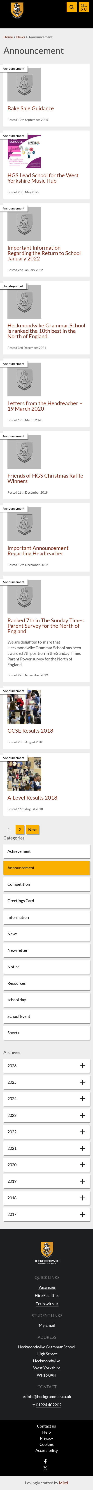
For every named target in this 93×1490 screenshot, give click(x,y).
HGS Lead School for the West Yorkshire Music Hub (43, 178)
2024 (11, 1098)
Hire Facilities (47, 1295)
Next (32, 829)
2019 (11, 1181)
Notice (13, 966)
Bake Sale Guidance (30, 108)
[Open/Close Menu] (84, 7)
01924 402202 (48, 1404)
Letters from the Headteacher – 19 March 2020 (44, 406)
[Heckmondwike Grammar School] (17, 13)
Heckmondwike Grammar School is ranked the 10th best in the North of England (46, 330)
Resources (16, 983)
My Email (47, 1325)
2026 (11, 1065)
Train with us (47, 1303)
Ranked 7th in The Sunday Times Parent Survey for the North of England (45, 625)
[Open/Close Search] (72, 7)
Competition (18, 884)
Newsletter (17, 950)
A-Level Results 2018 (32, 797)
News (12, 933)
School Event (18, 1016)
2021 (11, 1148)
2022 (11, 1131)
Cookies (47, 1444)
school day (16, 999)
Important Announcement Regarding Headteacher (38, 550)
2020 (11, 1164)
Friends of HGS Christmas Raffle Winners (45, 478)
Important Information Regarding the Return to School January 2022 (44, 253)
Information (18, 917)
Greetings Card (20, 900)
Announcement (21, 867)
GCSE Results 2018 (30, 730)
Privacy (46, 1438)
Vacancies (47, 1287)
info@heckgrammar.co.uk (49, 1396)
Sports (13, 1032)
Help (46, 1432)
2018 (11, 1197)
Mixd (63, 1482)
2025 (11, 1082)
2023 (11, 1115)
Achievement (19, 851)
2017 (11, 1214)
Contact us (46, 1425)
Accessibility (46, 1450)
